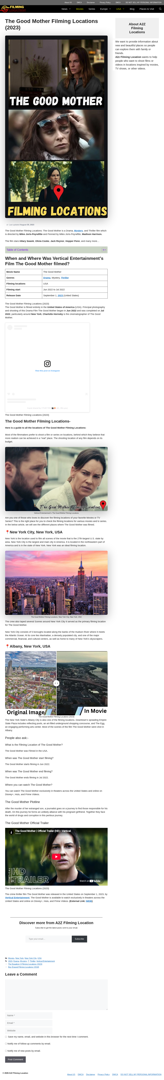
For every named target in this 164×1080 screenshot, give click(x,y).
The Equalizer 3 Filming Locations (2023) (25, 964)
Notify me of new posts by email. (24, 1051)
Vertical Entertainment (45, 961)
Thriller (32, 961)
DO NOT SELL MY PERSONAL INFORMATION (143, 2)
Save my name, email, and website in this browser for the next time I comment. (48, 1036)
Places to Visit (147, 9)
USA (118, 9)
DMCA (79, 2)
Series (92, 9)
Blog (132, 9)
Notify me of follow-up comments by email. (29, 1043)
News (64, 9)
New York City (31, 958)
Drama (16, 961)
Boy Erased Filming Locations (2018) (23, 967)
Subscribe (79, 939)
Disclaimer (91, 2)
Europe (104, 9)
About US (68, 2)
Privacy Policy (105, 2)
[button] (160, 9)
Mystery (23, 961)
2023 (10, 961)
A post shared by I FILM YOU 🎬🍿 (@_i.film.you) (47, 408)
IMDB (89, 901)
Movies (79, 9)
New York (19, 958)
